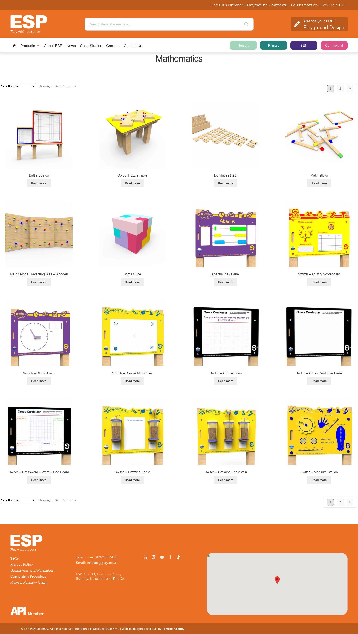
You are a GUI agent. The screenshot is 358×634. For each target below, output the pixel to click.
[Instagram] (154, 557)
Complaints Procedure (28, 576)
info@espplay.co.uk (102, 562)
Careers (113, 45)
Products (27, 45)
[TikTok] (179, 557)
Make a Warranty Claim (28, 582)
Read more (38, 183)
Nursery (243, 45)
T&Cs (14, 558)
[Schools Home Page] (14, 45)
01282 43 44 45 (332, 5)
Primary (273, 45)
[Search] (246, 24)
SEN (303, 45)
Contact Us (133, 45)
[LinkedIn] (145, 557)
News (71, 45)
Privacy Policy (21, 564)
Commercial (334, 45)
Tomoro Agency (173, 629)
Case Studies (91, 45)
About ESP (53, 45)
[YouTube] (162, 557)
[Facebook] (170, 557)
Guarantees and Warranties (32, 570)
